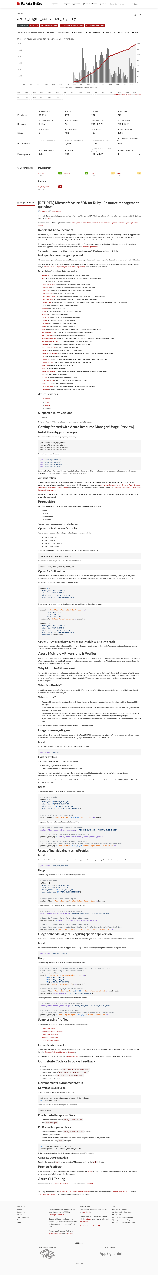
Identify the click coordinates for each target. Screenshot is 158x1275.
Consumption (47, 293)
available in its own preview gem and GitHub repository (64, 267)
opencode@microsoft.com (47, 1194)
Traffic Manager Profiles (50, 1040)
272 (120, 115)
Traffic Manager (47, 386)
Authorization (47, 275)
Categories (21, 1212)
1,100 (68, 143)
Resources (45, 359)
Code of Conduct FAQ (120, 1192)
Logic (43, 329)
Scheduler (45, 365)
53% (120, 143)
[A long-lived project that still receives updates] (60, 173)
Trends (19, 1215)
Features (45, 308)
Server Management (49, 371)
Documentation (23, 1217)
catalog (88, 1219)
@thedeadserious (55, 1233)
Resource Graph (48, 362)
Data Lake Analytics (49, 296)
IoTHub (44, 320)
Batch (44, 278)
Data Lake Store (47, 299)
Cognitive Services (48, 284)
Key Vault (45, 323)
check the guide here (90, 247)
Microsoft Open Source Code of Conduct (74, 1192)
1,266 (94, 143)
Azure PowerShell (61, 1184)
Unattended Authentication (57, 487)
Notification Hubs (48, 347)
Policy (44, 350)
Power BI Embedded (49, 353)
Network (45, 344)
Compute (45, 290)
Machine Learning (48, 332)
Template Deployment (50, 1037)
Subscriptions (47, 383)
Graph (44, 311)
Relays (47, 402)
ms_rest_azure (34, 25)
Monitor (45, 314)
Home (19, 1209)
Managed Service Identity (51, 341)
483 (67, 133)
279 (67, 115)
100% (120, 133)
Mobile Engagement (49, 338)
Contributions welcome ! (90, 1226)
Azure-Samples (72, 1056)
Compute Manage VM (50, 1034)
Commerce (46, 287)
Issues (89, 1171)
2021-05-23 (97, 154)
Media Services (47, 335)
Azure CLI (89, 1184)
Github (70, 1233)
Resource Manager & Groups (52, 1031)
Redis (44, 356)
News (19, 1220)
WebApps (45, 389)
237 (93, 115)
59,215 (42, 115)
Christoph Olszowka (56, 1215)
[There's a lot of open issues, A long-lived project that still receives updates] (113, 173)
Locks (44, 326)
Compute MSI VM (48, 1028)
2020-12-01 (124, 124)
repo (49, 218)
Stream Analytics (48, 380)
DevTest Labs (46, 302)
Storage (44, 377)
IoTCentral (46, 317)
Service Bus (46, 399)
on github (86, 1212)
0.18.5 (42, 124)
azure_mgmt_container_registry (46, 18)
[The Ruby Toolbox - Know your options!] (29, 4)
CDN (43, 281)
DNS (43, 305)
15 (66, 124)
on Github (84, 1221)
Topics (47, 405)
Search (44, 368)
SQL (43, 374)
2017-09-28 (97, 124)
